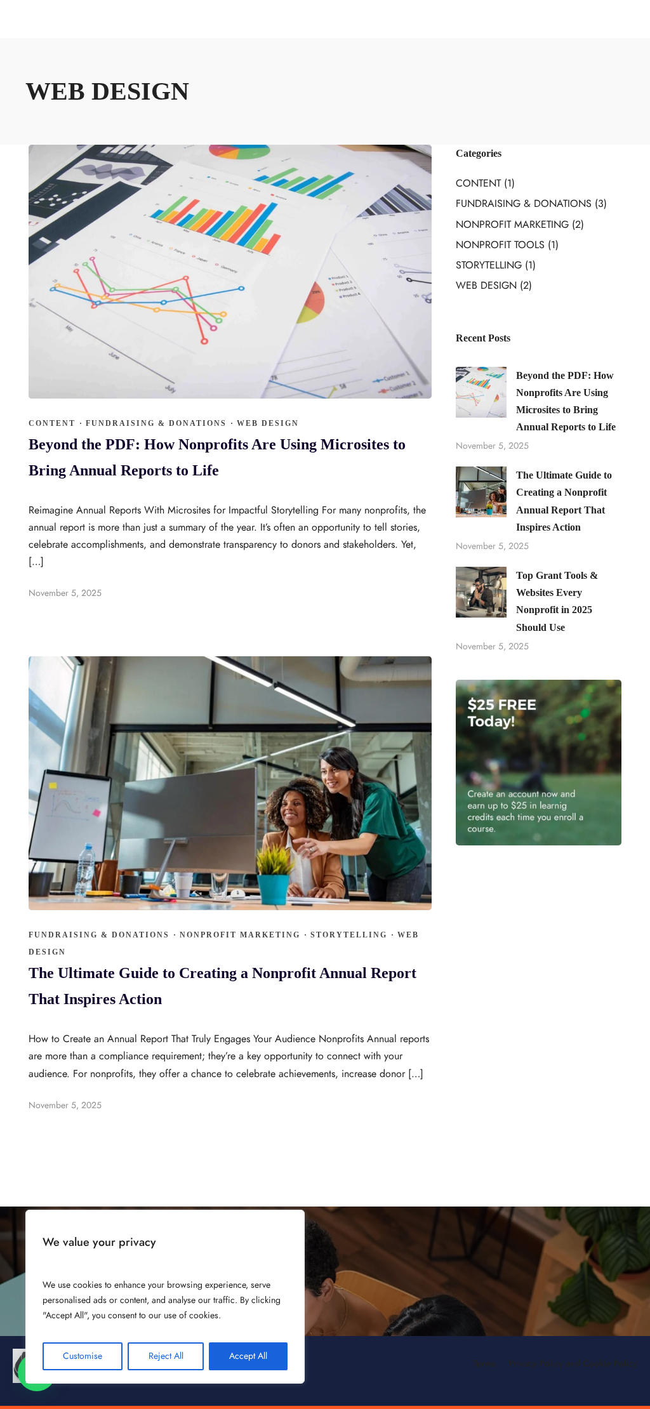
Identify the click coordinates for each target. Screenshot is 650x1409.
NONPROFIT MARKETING (240, 934)
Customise (82, 1356)
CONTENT (52, 423)
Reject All (166, 1356)
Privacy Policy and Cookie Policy (572, 1364)
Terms (484, 1364)
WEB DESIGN (268, 423)
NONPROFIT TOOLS (500, 245)
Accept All (248, 1356)
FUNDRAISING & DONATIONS (156, 423)
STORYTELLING (348, 934)
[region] (165, 1297)
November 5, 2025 (65, 593)
